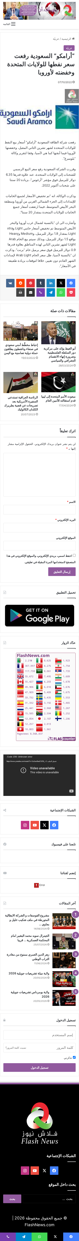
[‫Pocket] (71, 292)
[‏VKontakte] (10, 283)
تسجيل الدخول (39, 1067)
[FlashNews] (39, 11)
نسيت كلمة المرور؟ (15, 1047)
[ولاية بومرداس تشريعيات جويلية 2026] (64, 998)
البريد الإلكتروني (65, 519)
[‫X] (61, 283)
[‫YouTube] (35, 825)
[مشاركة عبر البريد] (30, 292)
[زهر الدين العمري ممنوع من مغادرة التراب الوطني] (64, 960)
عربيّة (56, 38)
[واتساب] (61, 292)
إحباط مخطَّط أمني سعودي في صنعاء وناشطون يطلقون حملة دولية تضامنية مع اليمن (21, 349)
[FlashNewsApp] (39, 615)
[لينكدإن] (51, 283)
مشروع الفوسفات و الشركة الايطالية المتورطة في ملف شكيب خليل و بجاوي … (27, 919)
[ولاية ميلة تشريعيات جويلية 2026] (64, 979)
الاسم (71, 501)
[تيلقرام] (51, 292)
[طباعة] (20, 292)
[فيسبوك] (71, 283)
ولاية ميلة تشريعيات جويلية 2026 (29, 973)
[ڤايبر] (40, 292)
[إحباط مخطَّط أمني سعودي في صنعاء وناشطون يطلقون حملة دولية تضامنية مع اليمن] (20, 331)
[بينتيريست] (30, 283)
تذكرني (68, 1057)
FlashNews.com (40, 1224)
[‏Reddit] (20, 283)
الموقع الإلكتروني (66, 537)
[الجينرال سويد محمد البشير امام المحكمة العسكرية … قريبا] (64, 941)
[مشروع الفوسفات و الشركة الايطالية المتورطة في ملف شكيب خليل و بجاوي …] (64, 921)
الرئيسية (67, 38)
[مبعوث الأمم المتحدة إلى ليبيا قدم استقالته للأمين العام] (58, 382)
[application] (39, 775)
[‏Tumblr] (40, 283)
